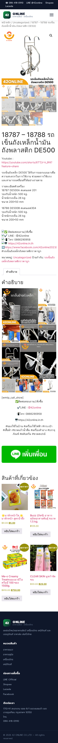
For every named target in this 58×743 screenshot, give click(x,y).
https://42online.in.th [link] (20, 243)
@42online (34, 407)
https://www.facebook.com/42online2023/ (31, 247)
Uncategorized (21, 22)
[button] (51, 35)
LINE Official (9, 679)
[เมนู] (51, 15)
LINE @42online (34, 2)
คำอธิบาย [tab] (11, 271)
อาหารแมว (8, 649)
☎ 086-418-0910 (14, 2)
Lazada (9, 6)
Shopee (49, 2)
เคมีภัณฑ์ (7, 664)
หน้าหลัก (6, 22)
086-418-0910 (11, 721)
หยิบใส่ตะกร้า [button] (11, 531)
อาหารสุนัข (8, 654)
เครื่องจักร (8, 659)
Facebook (8, 694)
